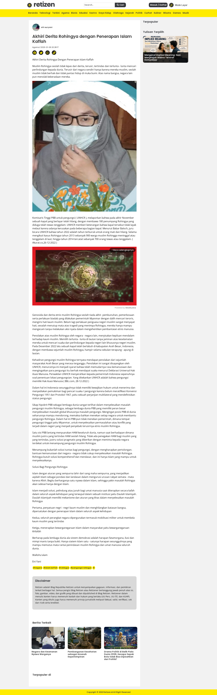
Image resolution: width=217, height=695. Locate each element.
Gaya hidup (104, 12)
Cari (121, 4)
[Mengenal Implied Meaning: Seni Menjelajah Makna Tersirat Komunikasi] (165, 49)
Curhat (148, 12)
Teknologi (44, 12)
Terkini (56, 12)
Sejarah (129, 12)
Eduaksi (83, 12)
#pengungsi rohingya (81, 568)
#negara (37, 568)
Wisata (167, 12)
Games (177, 12)
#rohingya (64, 568)
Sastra (93, 12)
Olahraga (118, 12)
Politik (139, 12)
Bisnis (74, 12)
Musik (186, 12)
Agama (65, 12)
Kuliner (157, 12)
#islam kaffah (50, 568)
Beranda (33, 12)
